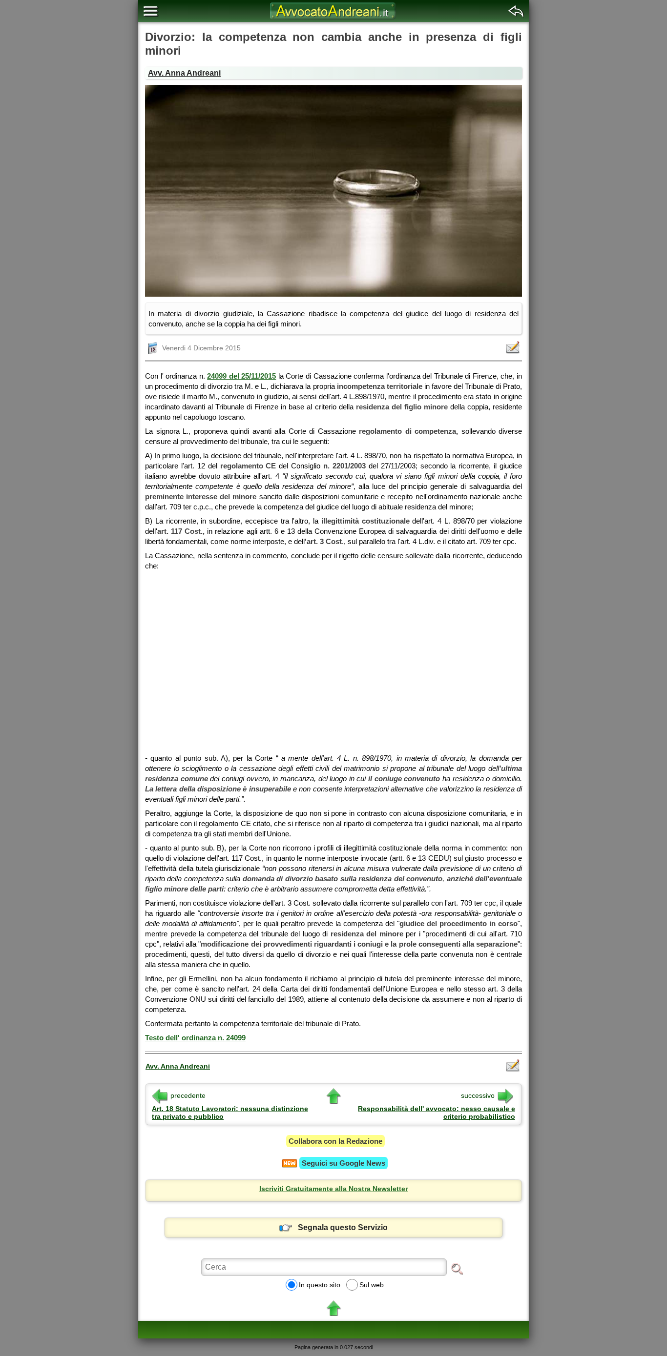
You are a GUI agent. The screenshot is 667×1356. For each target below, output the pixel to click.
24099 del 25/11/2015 (241, 376)
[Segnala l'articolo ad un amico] (513, 347)
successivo (478, 1095)
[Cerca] (457, 1268)
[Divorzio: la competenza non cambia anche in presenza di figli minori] (333, 191)
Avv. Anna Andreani (184, 73)
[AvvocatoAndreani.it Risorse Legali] (333, 19)
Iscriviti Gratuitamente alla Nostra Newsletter (333, 1189)
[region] (333, 659)
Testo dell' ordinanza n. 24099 (195, 1037)
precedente (188, 1095)
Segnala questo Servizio (343, 1227)
